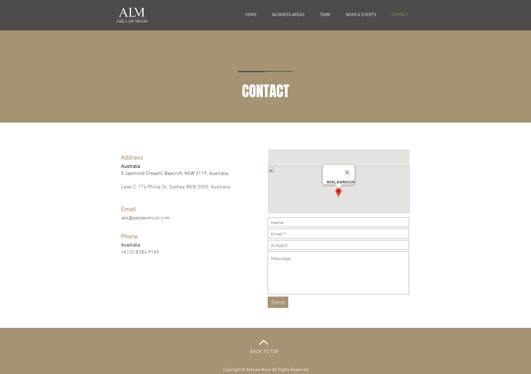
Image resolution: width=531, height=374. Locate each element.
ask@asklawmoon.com (145, 218)
